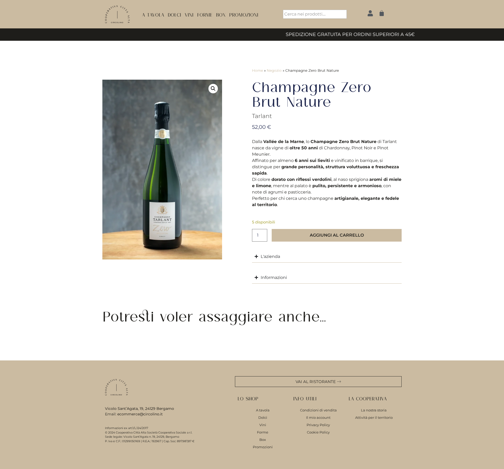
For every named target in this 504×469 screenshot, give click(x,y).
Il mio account (318, 417)
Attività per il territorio (374, 417)
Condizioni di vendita (318, 410)
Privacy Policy (318, 425)
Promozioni (243, 14)
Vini (189, 14)
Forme (204, 14)
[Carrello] (382, 13)
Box (220, 14)
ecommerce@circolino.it (140, 414)
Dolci (174, 14)
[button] (213, 88)
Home (257, 70)
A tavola (153, 14)
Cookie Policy (318, 432)
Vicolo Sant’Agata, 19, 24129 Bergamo (139, 408)
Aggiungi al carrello (337, 235)
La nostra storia (374, 410)
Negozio (274, 70)
